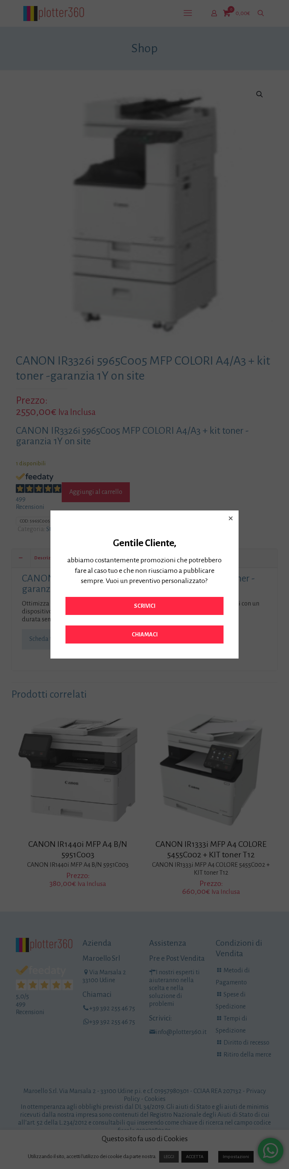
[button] (230, 518)
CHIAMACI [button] (145, 634)
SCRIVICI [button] (144, 606)
